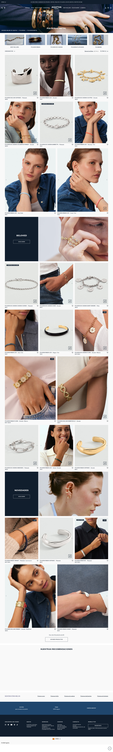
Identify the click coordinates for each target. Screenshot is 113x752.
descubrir (21, 496)
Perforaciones (46, 724)
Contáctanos (77, 724)
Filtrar (103, 51)
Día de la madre (62, 726)
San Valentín (61, 725)
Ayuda (74, 725)
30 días (21, 708)
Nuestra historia (32, 724)
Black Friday (61, 728)
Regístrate (98, 725)
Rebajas (59, 729)
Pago (56, 708)
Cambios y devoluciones (46, 727)
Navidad (59, 724)
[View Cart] (111, 7)
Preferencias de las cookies (79, 727)
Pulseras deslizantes (85, 696)
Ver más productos (56, 639)
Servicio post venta (48, 725)
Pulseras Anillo (55, 696)
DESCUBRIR (21, 241)
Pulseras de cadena (69, 696)
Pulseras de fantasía (102, 696)
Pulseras (22, 30)
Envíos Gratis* (91, 708)
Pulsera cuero (41, 696)
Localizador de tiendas (31, 726)
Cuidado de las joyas (48, 729)
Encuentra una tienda (12, 721)
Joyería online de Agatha (9, 30)
